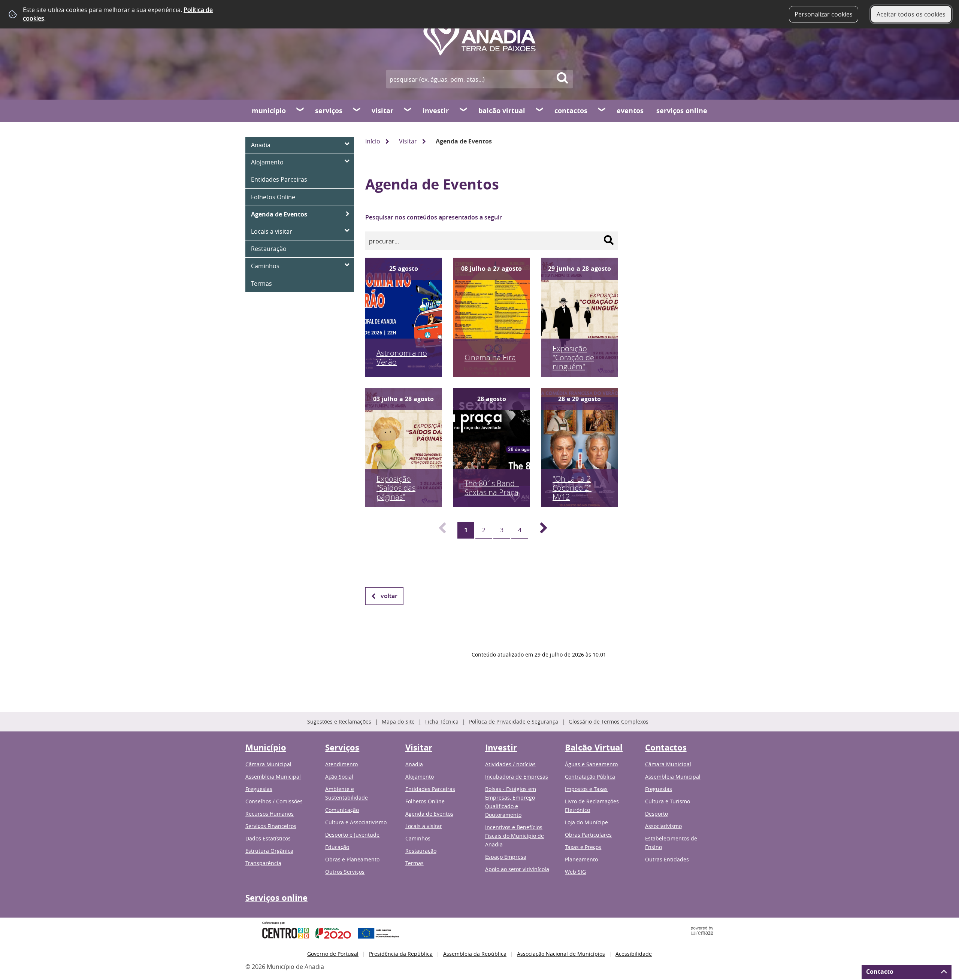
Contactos (570, 110)
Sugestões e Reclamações (339, 721)
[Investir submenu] (464, 110)
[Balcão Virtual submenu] (540, 110)
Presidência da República (401, 953)
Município (269, 110)
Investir (436, 110)
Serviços (328, 110)
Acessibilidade (633, 953)
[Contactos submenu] (602, 110)
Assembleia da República (474, 953)
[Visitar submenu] (408, 110)
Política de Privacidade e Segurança (513, 721)
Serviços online (681, 110)
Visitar (382, 110)
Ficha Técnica (442, 721)
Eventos (630, 110)
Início (372, 141)
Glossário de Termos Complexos (608, 721)
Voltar (389, 596)
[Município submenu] (300, 110)
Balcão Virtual (501, 110)
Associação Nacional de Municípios (561, 953)
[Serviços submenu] (357, 110)
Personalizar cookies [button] (824, 14)
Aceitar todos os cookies (911, 14)
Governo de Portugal (333, 953)
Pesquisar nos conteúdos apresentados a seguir (433, 217)
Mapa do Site (398, 721)
